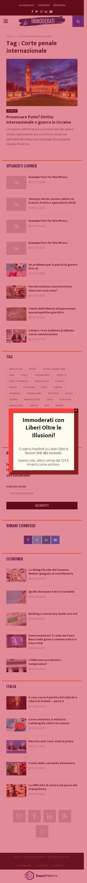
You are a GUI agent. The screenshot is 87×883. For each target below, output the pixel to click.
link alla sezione (48, 453)
